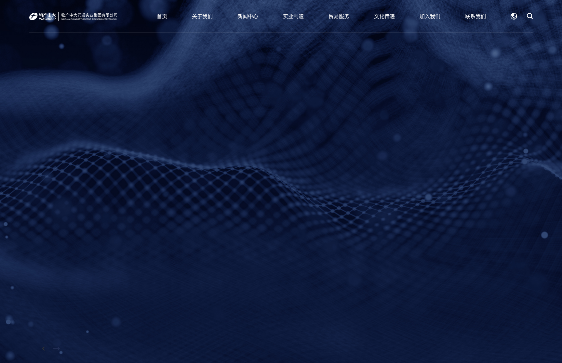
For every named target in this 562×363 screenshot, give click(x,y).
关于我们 (202, 16)
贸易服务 (338, 16)
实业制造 (293, 16)
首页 (162, 16)
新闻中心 (247, 16)
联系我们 (475, 16)
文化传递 (384, 16)
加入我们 (430, 16)
